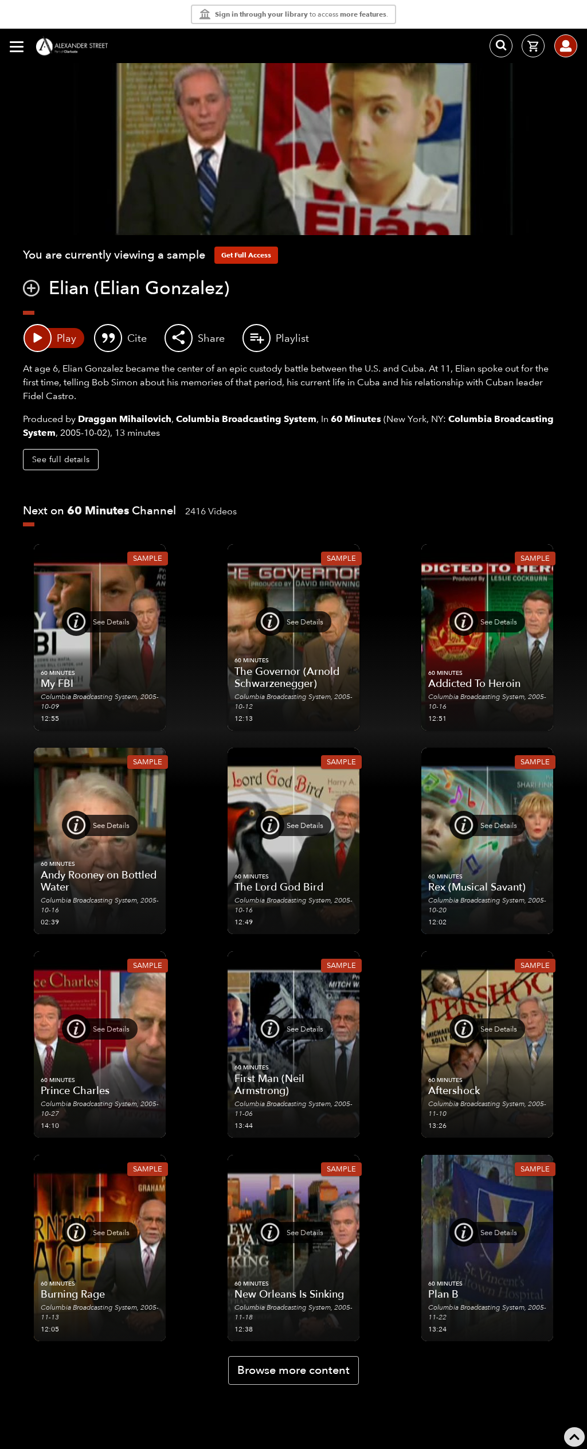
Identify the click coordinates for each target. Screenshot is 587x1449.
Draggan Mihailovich (124, 418)
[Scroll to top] (574, 1437)
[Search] (501, 45)
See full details (60, 459)
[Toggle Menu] (16, 46)
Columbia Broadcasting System (246, 418)
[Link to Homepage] (74, 46)
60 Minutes (356, 418)
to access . (301, 14)
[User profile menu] (566, 46)
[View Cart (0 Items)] (533, 45)
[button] (31, 290)
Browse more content (293, 1370)
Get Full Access (246, 255)
